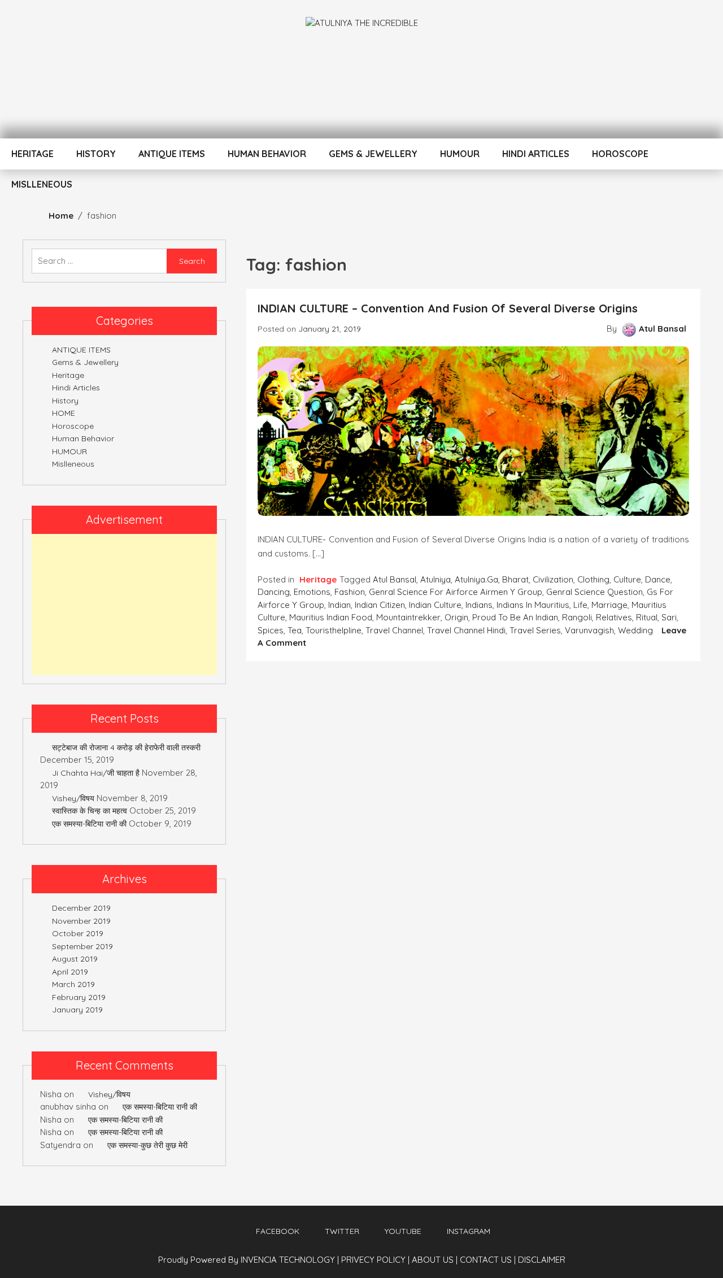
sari (669, 617)
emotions (312, 591)
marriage (609, 604)
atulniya (435, 579)
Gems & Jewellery (373, 153)
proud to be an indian (515, 617)
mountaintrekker (408, 617)
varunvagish (589, 630)
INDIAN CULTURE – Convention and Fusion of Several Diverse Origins (448, 308)
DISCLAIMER (541, 1259)
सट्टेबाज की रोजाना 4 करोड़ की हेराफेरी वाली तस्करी (126, 747)
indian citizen (380, 604)
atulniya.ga (476, 579)
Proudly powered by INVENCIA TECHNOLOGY (247, 1259)
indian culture (435, 604)
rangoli (577, 617)
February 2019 (79, 997)
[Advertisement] (124, 604)
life (580, 604)
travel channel (394, 630)
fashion (349, 591)
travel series (535, 630)
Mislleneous (41, 184)
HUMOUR (460, 153)
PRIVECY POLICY (375, 1259)
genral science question (594, 591)
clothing (593, 579)
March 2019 (73, 984)
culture (627, 579)
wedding (635, 630)
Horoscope (620, 153)
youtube (403, 1231)
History (96, 153)
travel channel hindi (466, 630)
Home (61, 215)
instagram (468, 1231)
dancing (274, 591)
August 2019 (75, 959)
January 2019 (77, 1010)
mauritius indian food (330, 617)
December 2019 (81, 908)
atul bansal (394, 579)
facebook (277, 1231)
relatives (614, 617)
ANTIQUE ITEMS (171, 153)
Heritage (32, 153)
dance (657, 579)
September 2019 (82, 946)
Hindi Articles (535, 153)
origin (456, 617)
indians (479, 604)
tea (295, 630)
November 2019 (81, 921)
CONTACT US (488, 1259)
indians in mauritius (532, 604)
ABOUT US (435, 1259)
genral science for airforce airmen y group (455, 591)
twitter (342, 1231)
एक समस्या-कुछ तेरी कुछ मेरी (147, 1145)
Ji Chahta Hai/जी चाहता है (96, 773)
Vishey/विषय (73, 798)
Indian (339, 604)
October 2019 (77, 933)
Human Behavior (267, 153)
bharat (515, 579)
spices (271, 630)
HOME (63, 413)
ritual (646, 617)
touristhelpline (334, 630)
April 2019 (70, 972)
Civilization (553, 579)
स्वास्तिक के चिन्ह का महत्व (89, 811)
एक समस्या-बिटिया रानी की (89, 824)
